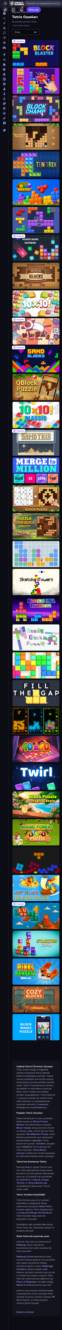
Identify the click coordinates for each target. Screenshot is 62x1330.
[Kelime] (4, 79)
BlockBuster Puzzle (37, 1134)
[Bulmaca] (4, 64)
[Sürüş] (4, 113)
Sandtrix (41, 1143)
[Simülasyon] (4, 98)
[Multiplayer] (4, 42)
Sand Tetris (45, 1206)
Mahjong (21, 1244)
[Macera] (4, 84)
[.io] (4, 69)
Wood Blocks (35, 1182)
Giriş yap (33, 9)
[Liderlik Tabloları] (4, 47)
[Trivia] (4, 123)
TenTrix (20, 1182)
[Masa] (4, 88)
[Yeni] (4, 23)
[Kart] (4, 74)
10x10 (23, 1179)
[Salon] (4, 93)
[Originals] (4, 37)
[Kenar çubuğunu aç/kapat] (5, 3)
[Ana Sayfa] (4, 13)
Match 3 (20, 1285)
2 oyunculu (42, 1104)
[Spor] (4, 103)
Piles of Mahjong (25, 1281)
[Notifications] (21, 10)
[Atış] (4, 59)
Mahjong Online (25, 1256)
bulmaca (31, 1076)
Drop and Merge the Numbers (35, 1212)
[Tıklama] (4, 118)
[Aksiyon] (4, 54)
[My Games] (13, 10)
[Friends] (5, 10)
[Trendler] (4, 28)
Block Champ (23, 1127)
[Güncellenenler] (4, 32)
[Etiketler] (4, 130)
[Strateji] (4, 108)
